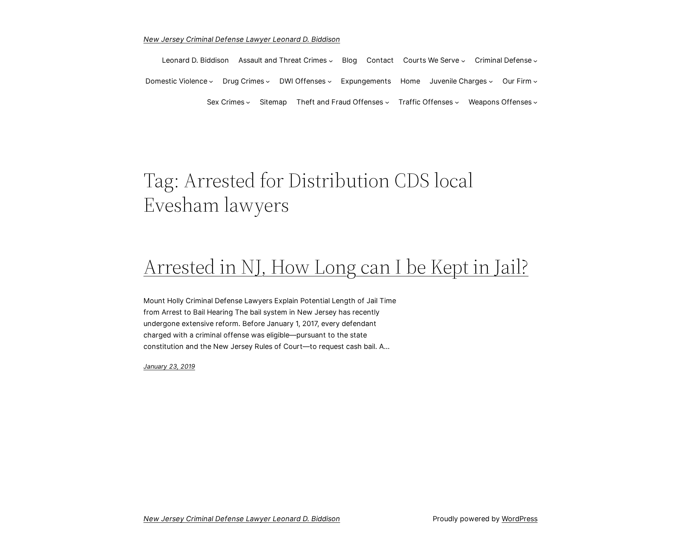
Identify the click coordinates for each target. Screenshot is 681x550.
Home (410, 81)
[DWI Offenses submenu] (329, 81)
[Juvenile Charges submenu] (491, 81)
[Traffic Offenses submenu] (457, 102)
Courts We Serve (431, 60)
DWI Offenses (302, 81)
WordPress (520, 519)
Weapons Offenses (500, 102)
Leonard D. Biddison (195, 60)
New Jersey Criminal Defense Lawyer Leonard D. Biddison (241, 39)
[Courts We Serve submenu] (463, 60)
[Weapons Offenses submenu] (535, 102)
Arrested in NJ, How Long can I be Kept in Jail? (335, 266)
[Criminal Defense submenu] (535, 60)
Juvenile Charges (458, 81)
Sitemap (273, 102)
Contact (380, 60)
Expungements (366, 81)
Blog (349, 60)
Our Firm (517, 81)
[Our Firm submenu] (535, 81)
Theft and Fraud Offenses (339, 102)
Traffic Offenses (425, 102)
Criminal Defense (503, 60)
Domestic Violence (176, 81)
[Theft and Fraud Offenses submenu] (387, 102)
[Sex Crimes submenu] (248, 102)
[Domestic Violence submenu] (211, 81)
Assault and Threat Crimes (282, 60)
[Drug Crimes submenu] (268, 81)
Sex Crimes (225, 102)
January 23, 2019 (169, 366)
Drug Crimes (243, 81)
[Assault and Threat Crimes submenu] (331, 60)
